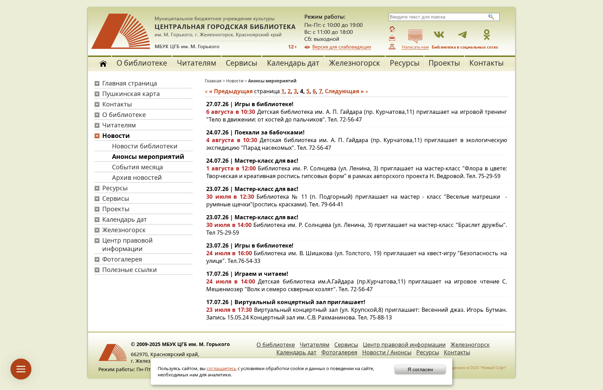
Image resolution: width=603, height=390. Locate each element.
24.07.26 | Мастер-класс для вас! (252, 160)
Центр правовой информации (127, 244)
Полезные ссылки (129, 269)
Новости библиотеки (145, 146)
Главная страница (129, 83)
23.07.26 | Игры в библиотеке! (249, 245)
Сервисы (241, 63)
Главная (213, 81)
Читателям (196, 63)
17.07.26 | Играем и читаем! (247, 274)
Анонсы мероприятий (148, 156)
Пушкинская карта (131, 93)
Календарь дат (293, 63)
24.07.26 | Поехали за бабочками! (255, 132)
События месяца (137, 167)
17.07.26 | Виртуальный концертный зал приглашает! (285, 302)
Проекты (444, 63)
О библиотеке (142, 63)
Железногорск (354, 63)
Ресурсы (404, 63)
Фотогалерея (122, 259)
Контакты (486, 63)
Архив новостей (137, 177)
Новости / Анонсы (386, 352)
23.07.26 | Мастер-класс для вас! (252, 189)
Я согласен (420, 369)
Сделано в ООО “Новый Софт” (478, 367)
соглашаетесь (222, 368)
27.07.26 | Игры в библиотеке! (249, 104)
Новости (116, 135)
